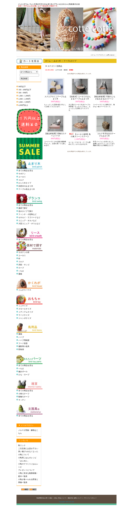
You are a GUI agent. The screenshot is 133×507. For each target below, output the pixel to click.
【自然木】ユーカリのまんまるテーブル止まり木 (80, 98)
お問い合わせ (110, 55)
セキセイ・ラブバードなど (29, 217)
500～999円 (23, 93)
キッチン (22, 400)
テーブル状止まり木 (26, 189)
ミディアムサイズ (25, 312)
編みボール (23, 372)
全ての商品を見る (25, 171)
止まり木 (57, 61)
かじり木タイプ (24, 183)
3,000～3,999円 (24, 102)
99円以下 (22, 87)
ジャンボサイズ (24, 318)
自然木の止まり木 (25, 186)
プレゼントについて (26, 470)
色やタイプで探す (25, 211)
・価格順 (65, 70)
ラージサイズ (23, 315)
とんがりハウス (24, 290)
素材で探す (23, 208)
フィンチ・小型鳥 (25, 214)
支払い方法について (60, 498)
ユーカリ (22, 177)
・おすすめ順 (58, 70)
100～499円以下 (24, 90)
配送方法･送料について (75, 498)
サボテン (22, 174)
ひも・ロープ (23, 375)
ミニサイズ (23, 306)
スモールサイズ (24, 309)
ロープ (21, 268)
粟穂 (20, 274)
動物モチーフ (23, 397)
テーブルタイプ (70, 61)
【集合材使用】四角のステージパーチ (55, 135)
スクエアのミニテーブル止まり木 (55, 98)
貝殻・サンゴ (23, 265)
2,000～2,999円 (24, 99)
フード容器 (23, 343)
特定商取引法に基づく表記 (44, 498)
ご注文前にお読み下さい (28, 448)
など (38, 224)
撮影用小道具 (23, 346)
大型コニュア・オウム (27, 224)
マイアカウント (100, 55)
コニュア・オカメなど (27, 221)
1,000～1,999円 (24, 96)
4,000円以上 (23, 105)
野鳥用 (21, 349)
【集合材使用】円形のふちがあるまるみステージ (104, 98)
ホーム (93, 55)
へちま (21, 271)
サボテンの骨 (23, 252)
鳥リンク (21, 445)
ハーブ (21, 337)
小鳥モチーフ (23, 394)
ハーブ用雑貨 (23, 340)
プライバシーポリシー (90, 498)
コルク (21, 180)
